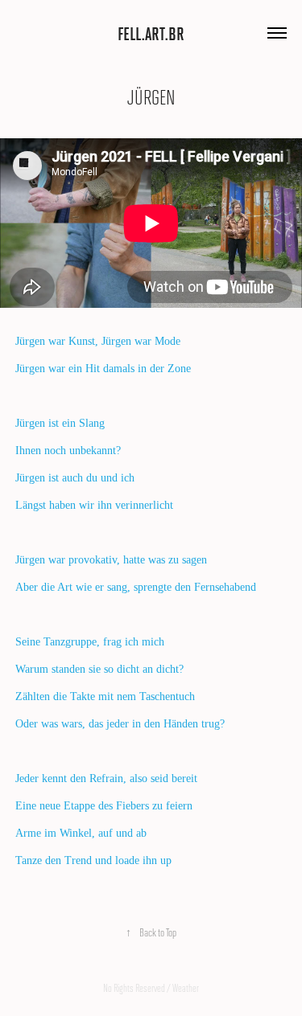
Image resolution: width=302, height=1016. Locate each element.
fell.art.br (151, 33)
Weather (185, 987)
